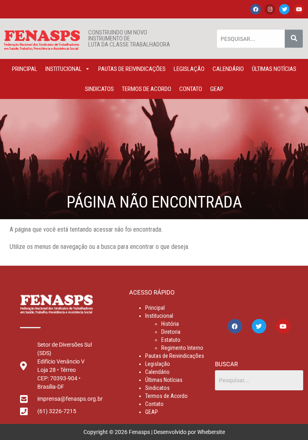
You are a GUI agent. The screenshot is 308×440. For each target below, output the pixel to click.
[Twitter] (284, 9)
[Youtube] (299, 9)
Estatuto (170, 340)
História (170, 324)
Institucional (63, 69)
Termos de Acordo (146, 89)
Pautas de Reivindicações (132, 69)
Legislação (189, 69)
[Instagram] (270, 9)
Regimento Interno (182, 348)
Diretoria (170, 332)
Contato (190, 89)
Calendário (228, 69)
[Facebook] (255, 9)
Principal (24, 69)
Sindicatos (99, 89)
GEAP (216, 89)
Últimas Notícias (274, 69)
